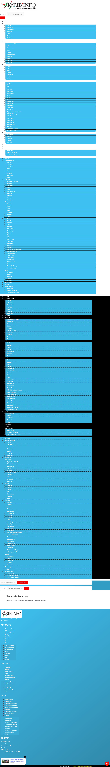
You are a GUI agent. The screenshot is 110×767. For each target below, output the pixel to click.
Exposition (10, 75)
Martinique (10, 105)
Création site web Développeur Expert (82, 766)
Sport (6, 132)
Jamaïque (10, 103)
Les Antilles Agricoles (13, 155)
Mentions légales (9, 713)
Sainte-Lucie (10, 118)
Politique (9, 31)
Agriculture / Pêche (12, 44)
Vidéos (6, 146)
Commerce (10, 48)
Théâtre (9, 79)
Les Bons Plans (9, 675)
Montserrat (10, 107)
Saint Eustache (11, 116)
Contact (7, 715)
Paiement (7, 709)
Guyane (9, 95)
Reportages (8, 144)
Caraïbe (7, 81)
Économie (7, 42)
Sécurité (9, 36)
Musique (9, 77)
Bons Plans (10, 151)
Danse (8, 70)
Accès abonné (9, 699)
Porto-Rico (10, 110)
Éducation (10, 27)
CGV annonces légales (11, 705)
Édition (9, 72)
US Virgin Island (11, 130)
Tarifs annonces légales (11, 707)
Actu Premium (8, 148)
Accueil (7, 21)
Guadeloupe (10, 93)
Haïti (8, 99)
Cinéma (9, 66)
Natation (9, 143)
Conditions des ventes (11, 703)
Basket (9, 136)
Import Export (11, 54)
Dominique (10, 91)
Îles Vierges (10, 101)
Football (9, 140)
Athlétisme (10, 134)
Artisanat (9, 46)
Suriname (9, 126)
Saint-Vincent (11, 124)
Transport (9, 62)
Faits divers (10, 29)
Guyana (9, 97)
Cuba (8, 87)
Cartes (7, 679)
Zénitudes (10, 38)
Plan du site (8, 701)
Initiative (9, 58)
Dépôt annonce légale (9, 672)
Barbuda (9, 85)
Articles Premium (12, 153)
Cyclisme (9, 138)
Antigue (9, 83)
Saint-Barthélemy (12, 114)
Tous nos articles (9, 629)
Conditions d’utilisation (11, 711)
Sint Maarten (10, 120)
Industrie (9, 56)
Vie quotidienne (9, 23)
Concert (9, 68)
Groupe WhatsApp (10, 677)
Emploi (9, 50)
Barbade (9, 89)
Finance (9, 52)
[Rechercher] (2, 17)
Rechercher (3, 14)
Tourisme (9, 60)
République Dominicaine (14, 112)
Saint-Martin (10, 122)
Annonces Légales (7, 668)
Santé (8, 33)
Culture (9, 25)
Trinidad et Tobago (12, 128)
